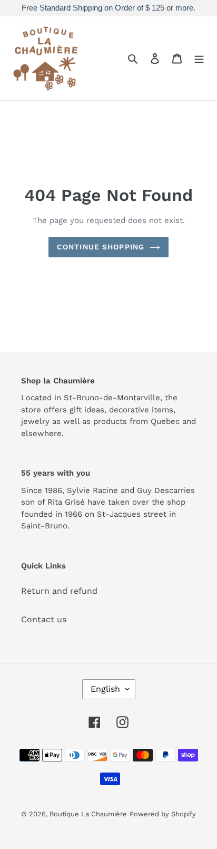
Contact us (43, 619)
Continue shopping (100, 247)
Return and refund (59, 591)
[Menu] (199, 58)
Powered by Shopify (163, 814)
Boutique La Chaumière (88, 814)
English (105, 689)
